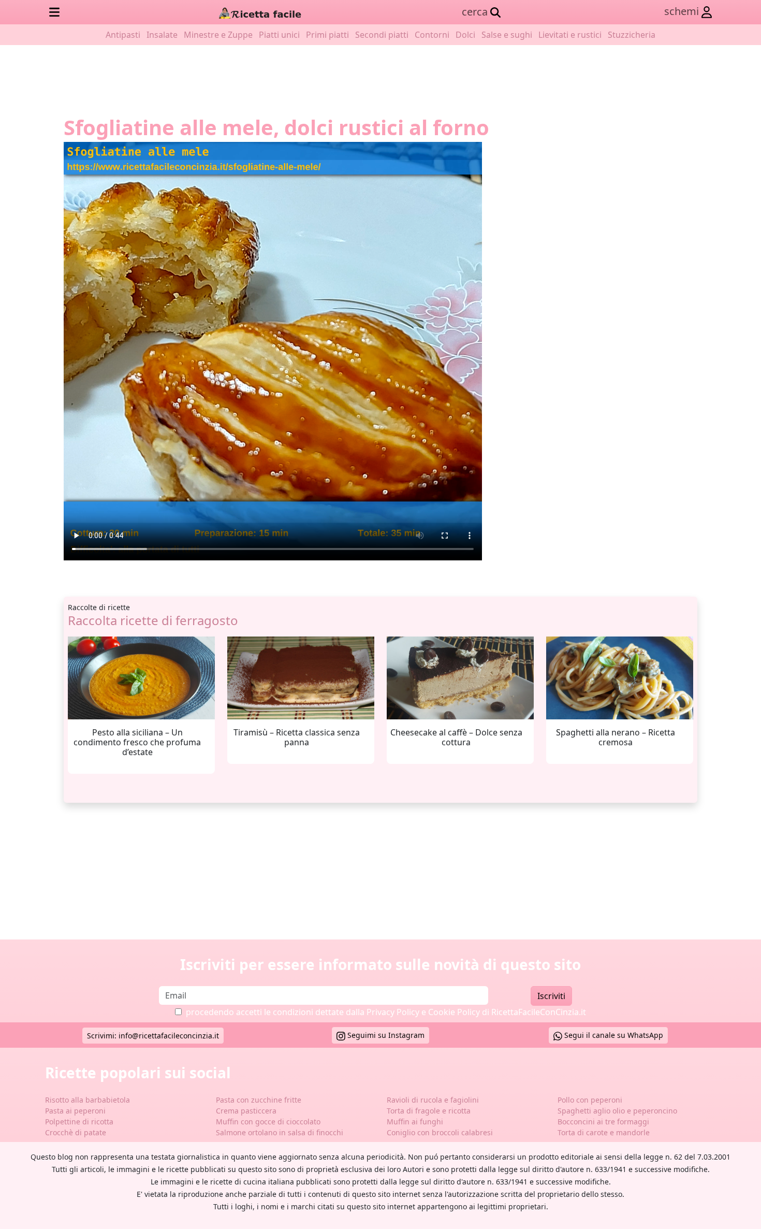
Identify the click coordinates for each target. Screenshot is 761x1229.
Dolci (465, 34)
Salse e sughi (506, 34)
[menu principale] (54, 12)
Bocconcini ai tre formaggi (603, 1121)
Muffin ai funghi (415, 1121)
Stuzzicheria (631, 34)
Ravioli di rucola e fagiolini (433, 1100)
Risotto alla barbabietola (87, 1100)
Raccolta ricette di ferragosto (153, 620)
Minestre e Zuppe (218, 34)
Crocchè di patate (75, 1132)
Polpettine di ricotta (79, 1121)
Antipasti (123, 34)
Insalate (162, 34)
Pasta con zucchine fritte (258, 1100)
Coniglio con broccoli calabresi (440, 1132)
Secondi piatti (381, 34)
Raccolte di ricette (99, 607)
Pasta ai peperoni (75, 1111)
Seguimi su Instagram (385, 1035)
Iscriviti (551, 996)
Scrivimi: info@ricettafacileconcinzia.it (153, 1035)
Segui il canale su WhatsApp (612, 1035)
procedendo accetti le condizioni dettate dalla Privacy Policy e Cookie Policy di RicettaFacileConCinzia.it (386, 1012)
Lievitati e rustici (570, 34)
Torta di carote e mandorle (604, 1132)
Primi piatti (327, 34)
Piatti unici (279, 34)
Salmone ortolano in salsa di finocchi (279, 1132)
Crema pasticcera (246, 1111)
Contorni (432, 34)
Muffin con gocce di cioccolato (268, 1121)
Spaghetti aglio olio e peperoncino (617, 1111)
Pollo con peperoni (590, 1100)
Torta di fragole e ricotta (429, 1111)
